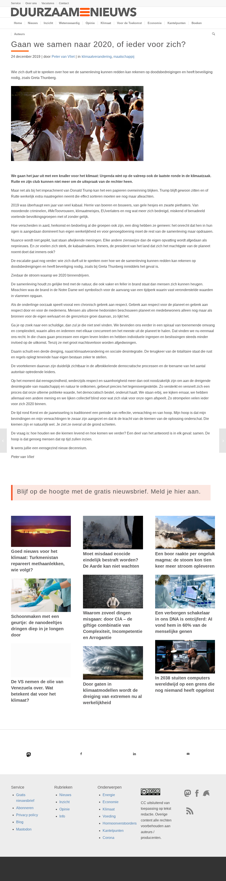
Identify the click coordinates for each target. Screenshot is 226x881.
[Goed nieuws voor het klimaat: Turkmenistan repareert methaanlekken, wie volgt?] (41, 531)
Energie (109, 795)
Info (62, 816)
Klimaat (109, 809)
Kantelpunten (113, 830)
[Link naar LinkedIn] (135, 754)
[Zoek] (212, 34)
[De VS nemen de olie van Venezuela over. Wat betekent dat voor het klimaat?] (41, 660)
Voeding (109, 816)
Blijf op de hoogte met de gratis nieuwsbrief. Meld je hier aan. (109, 491)
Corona (108, 838)
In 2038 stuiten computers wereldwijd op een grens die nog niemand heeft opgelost (185, 684)
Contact (64, 3)
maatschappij (123, 56)
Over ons (31, 3)
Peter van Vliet (63, 56)
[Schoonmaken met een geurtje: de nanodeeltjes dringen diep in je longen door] (41, 595)
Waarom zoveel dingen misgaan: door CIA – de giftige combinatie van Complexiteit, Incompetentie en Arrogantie (112, 625)
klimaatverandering (97, 56)
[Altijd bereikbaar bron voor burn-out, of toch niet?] (3, 440)
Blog (19, 822)
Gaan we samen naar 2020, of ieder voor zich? (98, 44)
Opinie (64, 809)
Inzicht (64, 802)
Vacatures (47, 3)
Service (16, 3)
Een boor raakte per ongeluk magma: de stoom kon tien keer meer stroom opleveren (185, 560)
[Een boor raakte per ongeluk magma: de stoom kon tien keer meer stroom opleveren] (185, 532)
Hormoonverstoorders (120, 823)
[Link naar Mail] (188, 754)
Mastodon (24, 829)
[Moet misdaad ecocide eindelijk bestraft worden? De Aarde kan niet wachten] (113, 532)
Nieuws (65, 795)
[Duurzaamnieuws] (74, 12)
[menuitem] (17, 3)
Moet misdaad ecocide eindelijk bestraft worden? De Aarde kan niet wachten (111, 560)
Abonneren (25, 808)
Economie (111, 802)
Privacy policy (27, 815)
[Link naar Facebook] (81, 754)
